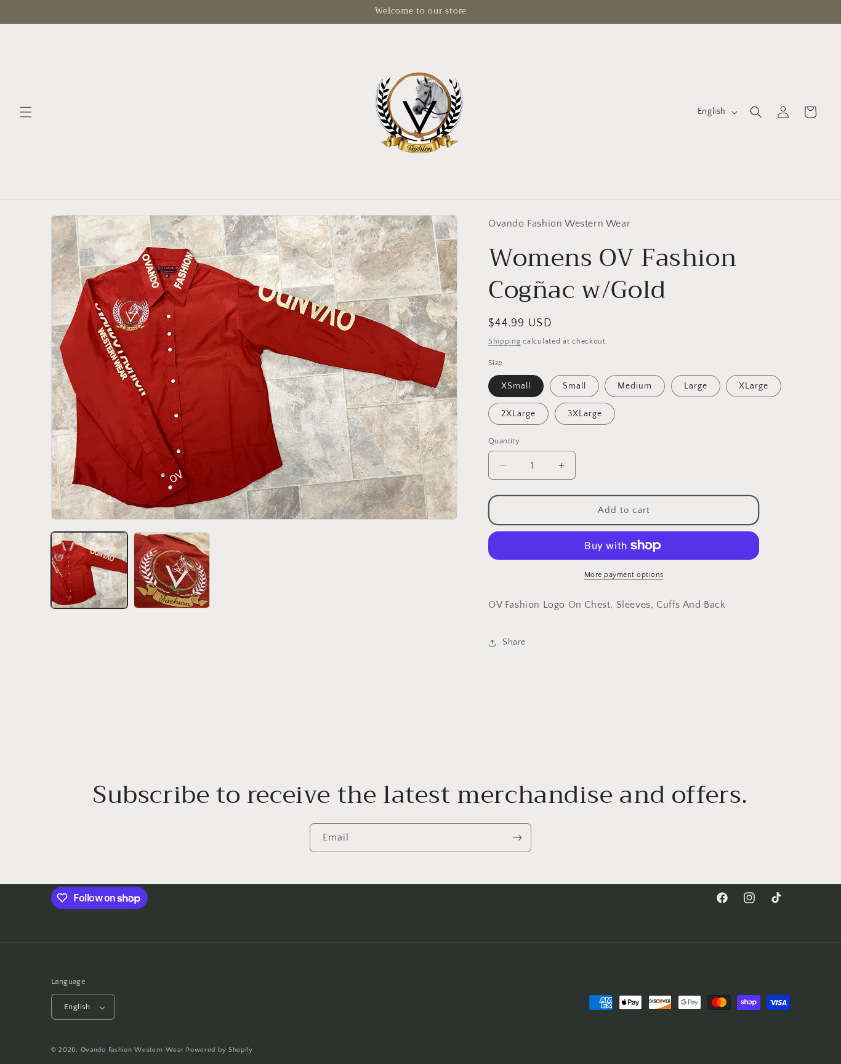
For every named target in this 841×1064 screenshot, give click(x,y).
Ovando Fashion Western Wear (132, 1050)
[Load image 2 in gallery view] (172, 570)
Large (695, 386)
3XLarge (585, 414)
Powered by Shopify (219, 1050)
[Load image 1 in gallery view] (89, 570)
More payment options (624, 575)
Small (574, 386)
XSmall (516, 386)
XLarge (753, 386)
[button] (25, 112)
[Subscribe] (517, 837)
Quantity (504, 441)
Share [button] (514, 642)
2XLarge (518, 414)
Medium (635, 386)
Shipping (504, 341)
